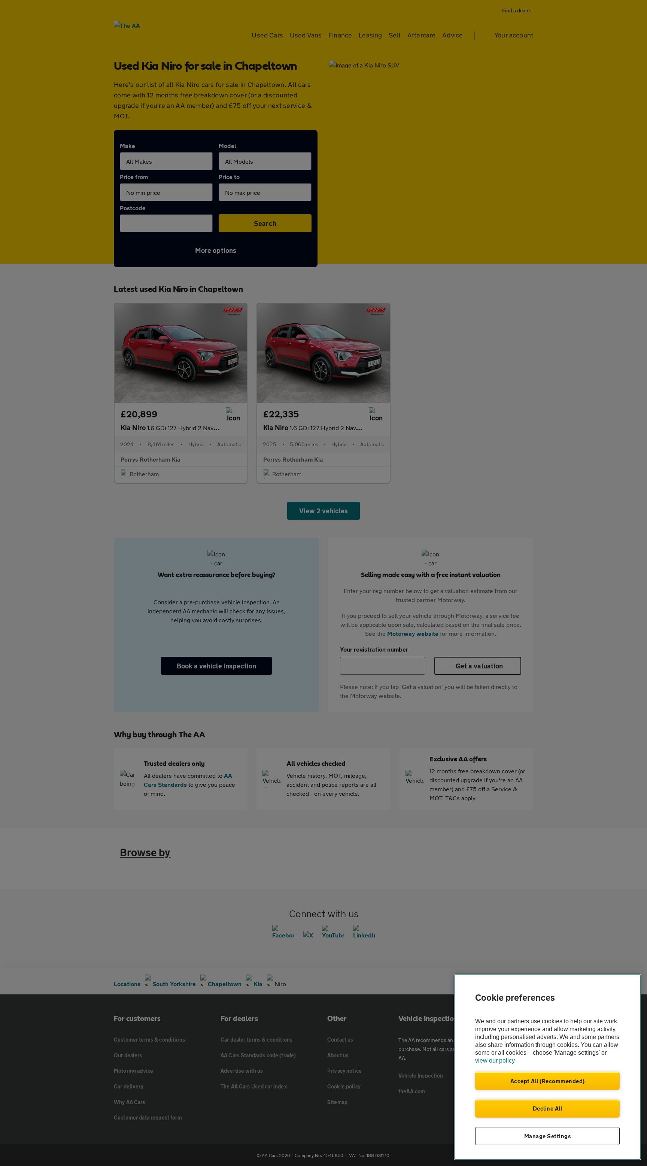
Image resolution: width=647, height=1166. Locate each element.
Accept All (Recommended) (547, 1081)
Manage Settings (547, 1136)
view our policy (495, 1060)
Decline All (547, 1108)
